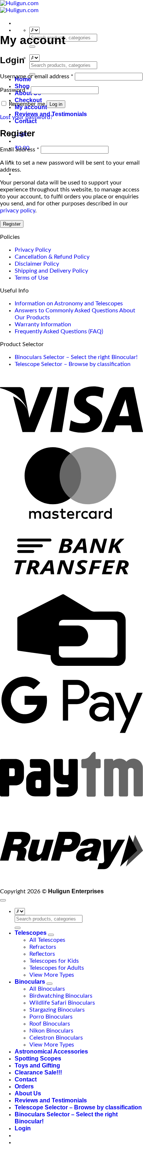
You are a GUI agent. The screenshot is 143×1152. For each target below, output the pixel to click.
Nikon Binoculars (51, 1031)
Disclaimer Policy (37, 264)
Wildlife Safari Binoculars (62, 1003)
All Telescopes (47, 940)
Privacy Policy (33, 250)
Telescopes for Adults (56, 968)
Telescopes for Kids (54, 961)
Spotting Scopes (38, 1058)
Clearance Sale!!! (38, 1072)
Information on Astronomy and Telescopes (69, 303)
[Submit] (18, 928)
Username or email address (36, 76)
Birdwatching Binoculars (60, 996)
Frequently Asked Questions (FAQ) (59, 331)
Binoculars (30, 982)
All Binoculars (47, 989)
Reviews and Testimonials (51, 1100)
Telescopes (31, 933)
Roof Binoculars (49, 1024)
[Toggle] (51, 935)
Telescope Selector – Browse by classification (73, 364)
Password (14, 90)
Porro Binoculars (51, 1017)
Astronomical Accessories (51, 1051)
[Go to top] (3, 900)
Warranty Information (43, 324)
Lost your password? (26, 117)
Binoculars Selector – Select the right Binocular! (76, 357)
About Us (28, 1093)
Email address (19, 149)
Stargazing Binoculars (57, 1010)
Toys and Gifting (37, 1065)
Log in (56, 104)
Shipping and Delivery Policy (51, 271)
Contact (26, 121)
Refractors (42, 947)
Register (12, 224)
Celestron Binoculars (56, 1038)
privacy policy (17, 210)
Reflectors (42, 954)
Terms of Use (31, 278)
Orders (24, 1086)
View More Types (51, 975)
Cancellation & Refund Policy (52, 257)
